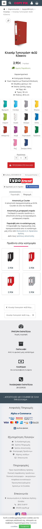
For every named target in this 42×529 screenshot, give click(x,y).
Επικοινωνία (23, 458)
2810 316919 (22, 504)
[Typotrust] (21, 181)
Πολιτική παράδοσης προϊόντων (21, 473)
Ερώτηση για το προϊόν (14, 187)
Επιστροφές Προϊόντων (22, 451)
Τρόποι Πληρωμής (22, 445)
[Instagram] (24, 515)
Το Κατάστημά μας (22, 442)
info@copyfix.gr (22, 508)
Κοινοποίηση (33, 186)
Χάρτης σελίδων (22, 454)
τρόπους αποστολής (25, 236)
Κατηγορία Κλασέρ (31, 175)
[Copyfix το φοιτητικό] (21, 3)
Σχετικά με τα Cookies (21, 486)
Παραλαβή (15, 194)
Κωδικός (13, 175)
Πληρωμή (27, 194)
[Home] (4, 9)
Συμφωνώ (25, 526)
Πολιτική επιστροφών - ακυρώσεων (21, 476)
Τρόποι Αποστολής (22, 448)
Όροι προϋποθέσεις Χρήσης (21, 470)
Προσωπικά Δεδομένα (21, 483)
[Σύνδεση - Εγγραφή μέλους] (31, 3)
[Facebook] (17, 515)
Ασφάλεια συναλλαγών (21, 479)
